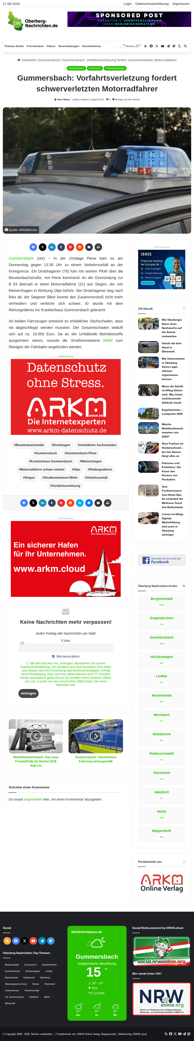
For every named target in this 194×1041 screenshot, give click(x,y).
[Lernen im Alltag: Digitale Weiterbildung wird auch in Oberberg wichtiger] (148, 518)
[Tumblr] (61, 247)
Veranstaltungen (68, 46)
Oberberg (45, 977)
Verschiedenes (91, 46)
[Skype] (80, 503)
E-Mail (65, 640)
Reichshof (50, 984)
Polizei (35, 984)
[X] (42, 247)
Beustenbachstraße (30, 445)
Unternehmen (12, 990)
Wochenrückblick (68, 656)
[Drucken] (98, 247)
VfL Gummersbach (14, 997)
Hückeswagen (32, 971)
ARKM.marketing (66, 356)
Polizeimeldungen (115, 68)
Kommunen (95, 68)
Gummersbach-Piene (81, 453)
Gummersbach (49, 60)
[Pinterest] (70, 247)
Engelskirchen (49, 964)
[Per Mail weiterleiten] (89, 247)
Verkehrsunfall (97, 477)
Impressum (180, 4)
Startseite (28, 60)
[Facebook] (33, 247)
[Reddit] (80, 247)
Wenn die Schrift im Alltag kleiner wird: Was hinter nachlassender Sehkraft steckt (172, 394)
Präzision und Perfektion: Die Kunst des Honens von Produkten (171, 471)
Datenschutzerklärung (152, 4)
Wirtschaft (10, 1003)
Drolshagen (61, 445)
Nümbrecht (29, 977)
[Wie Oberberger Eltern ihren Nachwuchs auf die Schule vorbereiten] (148, 324)
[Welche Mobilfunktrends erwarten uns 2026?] (148, 428)
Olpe (77, 469)
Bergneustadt (12, 964)
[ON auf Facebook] (161, 564)
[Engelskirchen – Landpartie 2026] (148, 414)
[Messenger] (89, 503)
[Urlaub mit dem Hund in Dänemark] (148, 347)
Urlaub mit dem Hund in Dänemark (171, 347)
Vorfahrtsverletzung (66, 485)
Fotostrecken (35, 46)
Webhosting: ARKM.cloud (133, 1034)
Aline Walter (63, 99)
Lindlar (49, 971)
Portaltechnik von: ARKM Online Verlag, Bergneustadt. (87, 1034)
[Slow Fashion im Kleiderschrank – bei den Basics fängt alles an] (148, 447)
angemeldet (33, 799)
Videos (51, 46)
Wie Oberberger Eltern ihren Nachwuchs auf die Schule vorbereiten (172, 328)
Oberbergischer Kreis (16, 984)
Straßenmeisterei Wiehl (60, 477)
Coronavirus (30, 964)
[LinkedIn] (52, 247)
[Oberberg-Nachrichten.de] (32, 21)
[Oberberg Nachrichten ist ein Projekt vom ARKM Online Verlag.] (161, 894)
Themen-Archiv (14, 46)
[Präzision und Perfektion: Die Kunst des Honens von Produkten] (148, 467)
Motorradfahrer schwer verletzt (42, 469)
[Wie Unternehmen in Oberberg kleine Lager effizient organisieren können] (148, 362)
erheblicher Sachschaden (98, 445)
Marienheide (11, 977)
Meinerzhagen (91, 461)
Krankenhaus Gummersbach (51, 461)
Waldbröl (34, 997)
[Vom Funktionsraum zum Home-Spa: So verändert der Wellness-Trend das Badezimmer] (148, 490)
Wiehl (107, 340)
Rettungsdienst (101, 469)
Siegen (30, 477)
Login (127, 4)
